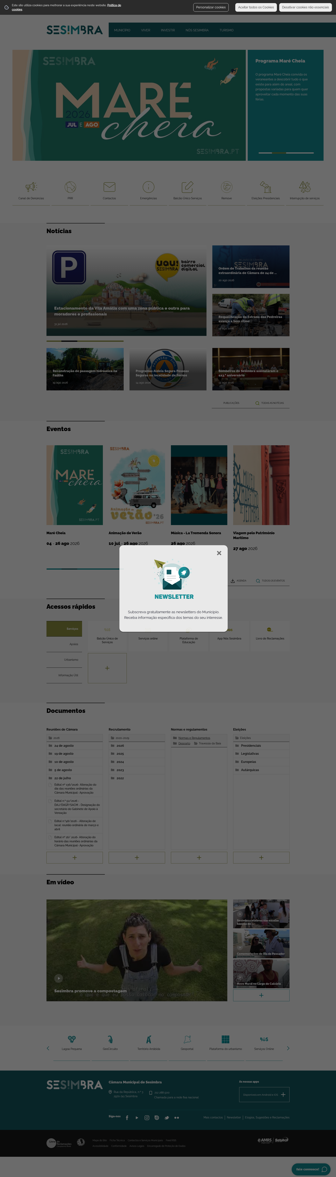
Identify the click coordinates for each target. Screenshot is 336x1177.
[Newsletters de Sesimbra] (173, 606)
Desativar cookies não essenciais (305, 7)
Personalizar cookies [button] (211, 7)
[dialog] (173, 588)
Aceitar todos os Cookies (256, 7)
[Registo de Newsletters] (173, 579)
